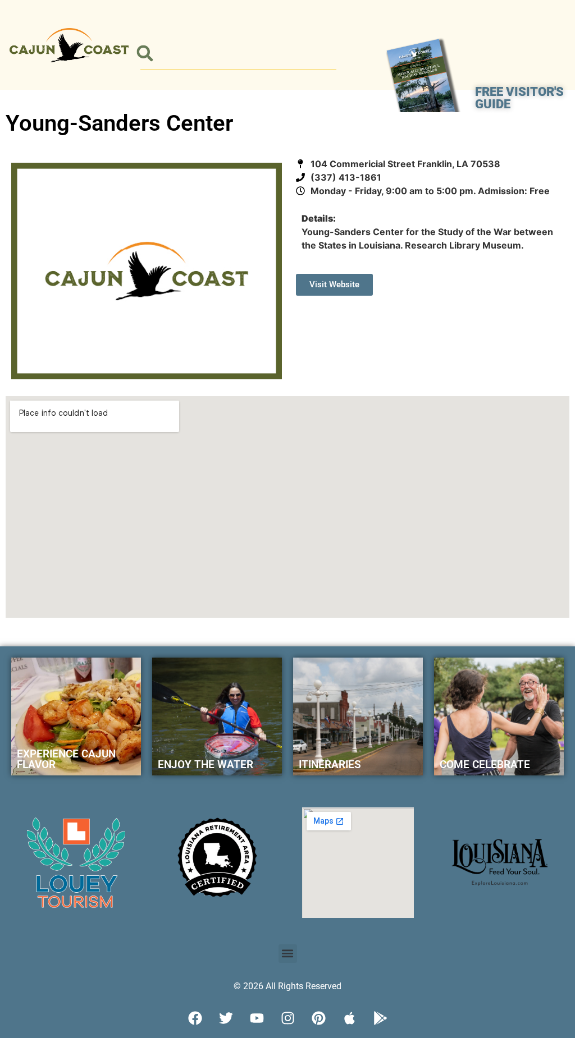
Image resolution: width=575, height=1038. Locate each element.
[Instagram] (287, 1018)
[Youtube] (257, 1018)
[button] (144, 53)
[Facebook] (195, 1018)
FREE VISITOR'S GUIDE (519, 98)
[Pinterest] (318, 1018)
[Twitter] (226, 1018)
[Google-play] (380, 1018)
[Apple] (349, 1018)
